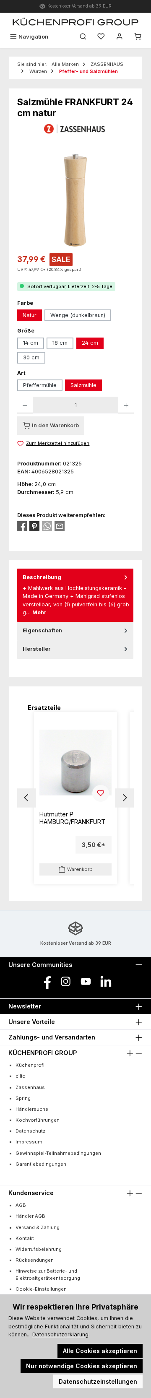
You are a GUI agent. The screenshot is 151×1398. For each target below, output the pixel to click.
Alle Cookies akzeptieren (100, 1350)
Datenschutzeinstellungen (98, 1381)
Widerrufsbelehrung (39, 1249)
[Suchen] (83, 37)
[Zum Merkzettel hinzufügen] (100, 793)
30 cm (31, 357)
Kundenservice (31, 1192)
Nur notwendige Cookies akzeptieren (81, 1365)
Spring (23, 1098)
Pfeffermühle (40, 385)
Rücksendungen (35, 1260)
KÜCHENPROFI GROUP (42, 1052)
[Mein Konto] (119, 37)
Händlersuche (32, 1109)
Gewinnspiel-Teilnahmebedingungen (58, 1153)
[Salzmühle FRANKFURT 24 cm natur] (75, 200)
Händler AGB (30, 1216)
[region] (75, 200)
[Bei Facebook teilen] (22, 526)
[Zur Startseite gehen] (75, 21)
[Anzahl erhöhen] (126, 405)
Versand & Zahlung (38, 1227)
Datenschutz (30, 1131)
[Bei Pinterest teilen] (34, 526)
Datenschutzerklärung (60, 1334)
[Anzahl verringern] (25, 405)
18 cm (60, 343)
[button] (26, 797)
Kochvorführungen (38, 1120)
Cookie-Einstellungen (41, 1289)
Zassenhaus (30, 1087)
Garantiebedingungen (41, 1164)
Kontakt (25, 1238)
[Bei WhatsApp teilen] (47, 526)
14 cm (30, 343)
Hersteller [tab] (37, 649)
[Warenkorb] (137, 37)
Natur (29, 315)
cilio (21, 1076)
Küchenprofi (30, 1065)
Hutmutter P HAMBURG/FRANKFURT (72, 818)
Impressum (29, 1142)
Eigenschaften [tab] (42, 630)
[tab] (75, 595)
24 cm (90, 343)
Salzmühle (83, 385)
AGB (21, 1205)
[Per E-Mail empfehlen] (59, 526)
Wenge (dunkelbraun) (77, 315)
